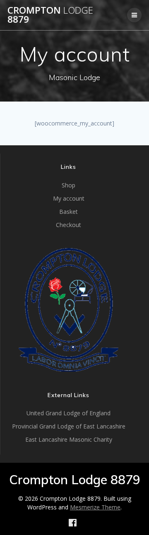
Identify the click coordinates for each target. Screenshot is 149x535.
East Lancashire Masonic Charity (68, 439)
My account (68, 198)
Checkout (68, 225)
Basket (68, 211)
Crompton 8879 (50, 15)
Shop (68, 185)
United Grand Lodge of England (68, 413)
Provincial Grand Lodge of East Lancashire (68, 426)
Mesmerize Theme (95, 507)
